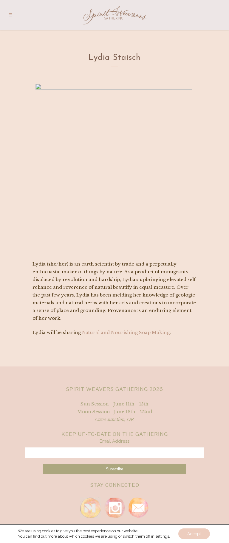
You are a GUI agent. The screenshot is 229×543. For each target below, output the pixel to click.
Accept (194, 533)
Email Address (114, 441)
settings (162, 536)
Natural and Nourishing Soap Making (126, 332)
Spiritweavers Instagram (114, 507)
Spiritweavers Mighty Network (90, 507)
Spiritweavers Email (138, 507)
